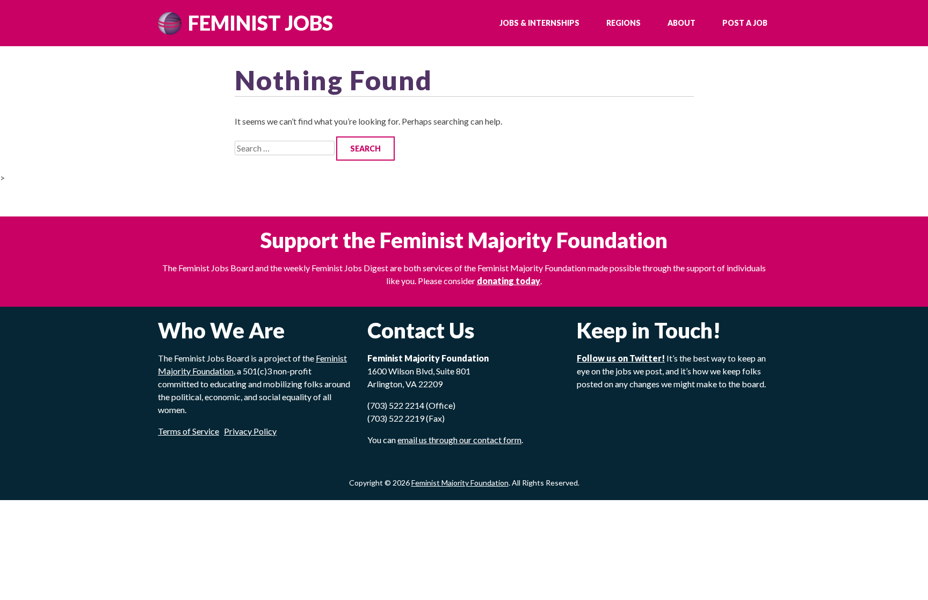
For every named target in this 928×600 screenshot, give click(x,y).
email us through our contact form (459, 440)
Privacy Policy (250, 431)
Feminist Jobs (260, 23)
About (681, 22)
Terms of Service (188, 431)
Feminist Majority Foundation (460, 482)
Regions (623, 22)
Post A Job (744, 22)
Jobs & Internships (539, 22)
